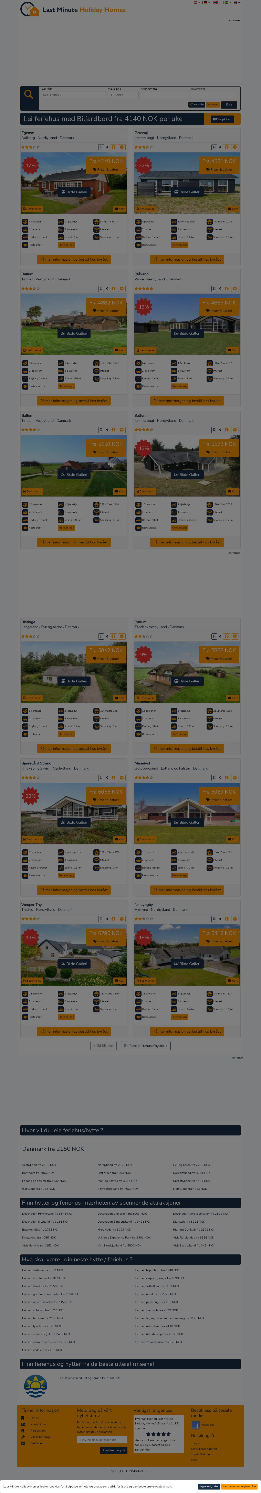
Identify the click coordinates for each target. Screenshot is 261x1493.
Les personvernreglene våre (239, 1486)
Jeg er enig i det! (209, 1486)
